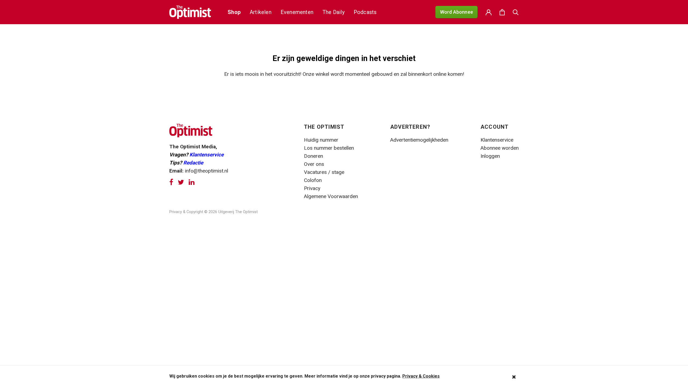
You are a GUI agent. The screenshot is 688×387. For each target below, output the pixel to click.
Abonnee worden (500, 148)
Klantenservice (206, 155)
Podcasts (365, 12)
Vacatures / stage (324, 172)
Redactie (193, 163)
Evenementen (297, 12)
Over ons (314, 164)
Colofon (313, 180)
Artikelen (260, 12)
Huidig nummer (321, 140)
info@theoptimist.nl (206, 171)
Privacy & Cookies (421, 376)
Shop (234, 12)
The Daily (333, 12)
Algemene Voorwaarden (331, 196)
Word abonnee (456, 12)
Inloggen (490, 156)
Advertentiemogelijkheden (419, 140)
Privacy (313, 188)
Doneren (313, 156)
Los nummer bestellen (329, 148)
